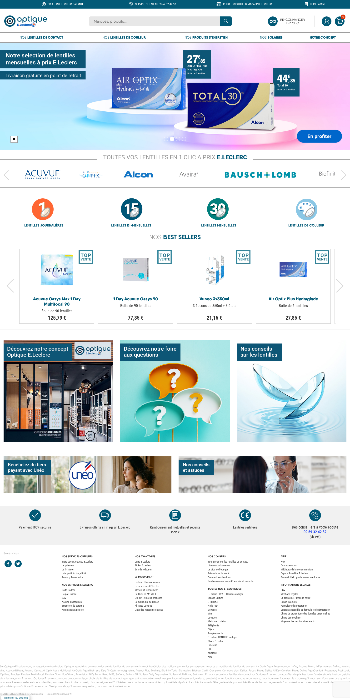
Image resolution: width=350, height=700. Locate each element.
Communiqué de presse (147, 602)
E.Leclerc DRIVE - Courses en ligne (225, 594)
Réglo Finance (69, 594)
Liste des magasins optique (149, 609)
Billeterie (212, 645)
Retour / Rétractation (72, 577)
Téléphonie (213, 625)
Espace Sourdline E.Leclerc (294, 573)
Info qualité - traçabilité (74, 573)
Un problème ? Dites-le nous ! (296, 597)
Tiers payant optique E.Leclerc (77, 561)
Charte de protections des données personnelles (305, 613)
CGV (283, 590)
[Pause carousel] (14, 139)
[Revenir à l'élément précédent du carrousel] (6, 175)
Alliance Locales (143, 605)
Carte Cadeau (68, 590)
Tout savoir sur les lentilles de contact (228, 561)
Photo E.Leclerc (216, 641)
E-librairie (213, 602)
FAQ (283, 561)
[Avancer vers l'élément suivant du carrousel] (343, 175)
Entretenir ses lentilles (219, 577)
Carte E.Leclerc (142, 561)
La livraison (68, 569)
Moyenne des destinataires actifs (298, 621)
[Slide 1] (166, 139)
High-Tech (213, 605)
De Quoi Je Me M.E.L (145, 594)
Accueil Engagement (72, 602)
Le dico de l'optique (218, 569)
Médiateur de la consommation (297, 569)
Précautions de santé (218, 573)
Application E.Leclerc (73, 609)
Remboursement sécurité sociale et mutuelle (231, 581)
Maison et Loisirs (217, 621)
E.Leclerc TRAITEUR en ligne (222, 637)
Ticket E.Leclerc (143, 565)
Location (212, 617)
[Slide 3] (178, 139)
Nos (41, 37)
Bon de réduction (143, 569)
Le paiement (68, 565)
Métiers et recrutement (146, 590)
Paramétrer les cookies (15, 697)
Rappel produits (289, 602)
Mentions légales (289, 594)
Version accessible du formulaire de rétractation (305, 609)
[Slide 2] (172, 139)
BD (209, 649)
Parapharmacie (215, 633)
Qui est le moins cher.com (148, 597)
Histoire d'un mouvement (147, 582)
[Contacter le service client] (315, 515)
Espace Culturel (216, 597)
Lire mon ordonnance (219, 565)
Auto (210, 657)
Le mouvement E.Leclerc (147, 586)
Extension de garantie (73, 605)
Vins (210, 613)
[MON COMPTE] (326, 21)
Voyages (212, 609)
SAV (64, 597)
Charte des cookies (290, 617)
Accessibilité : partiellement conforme (300, 577)
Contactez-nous (289, 565)
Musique (212, 653)
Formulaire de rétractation (294, 605)
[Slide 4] (184, 139)
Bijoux (211, 629)
